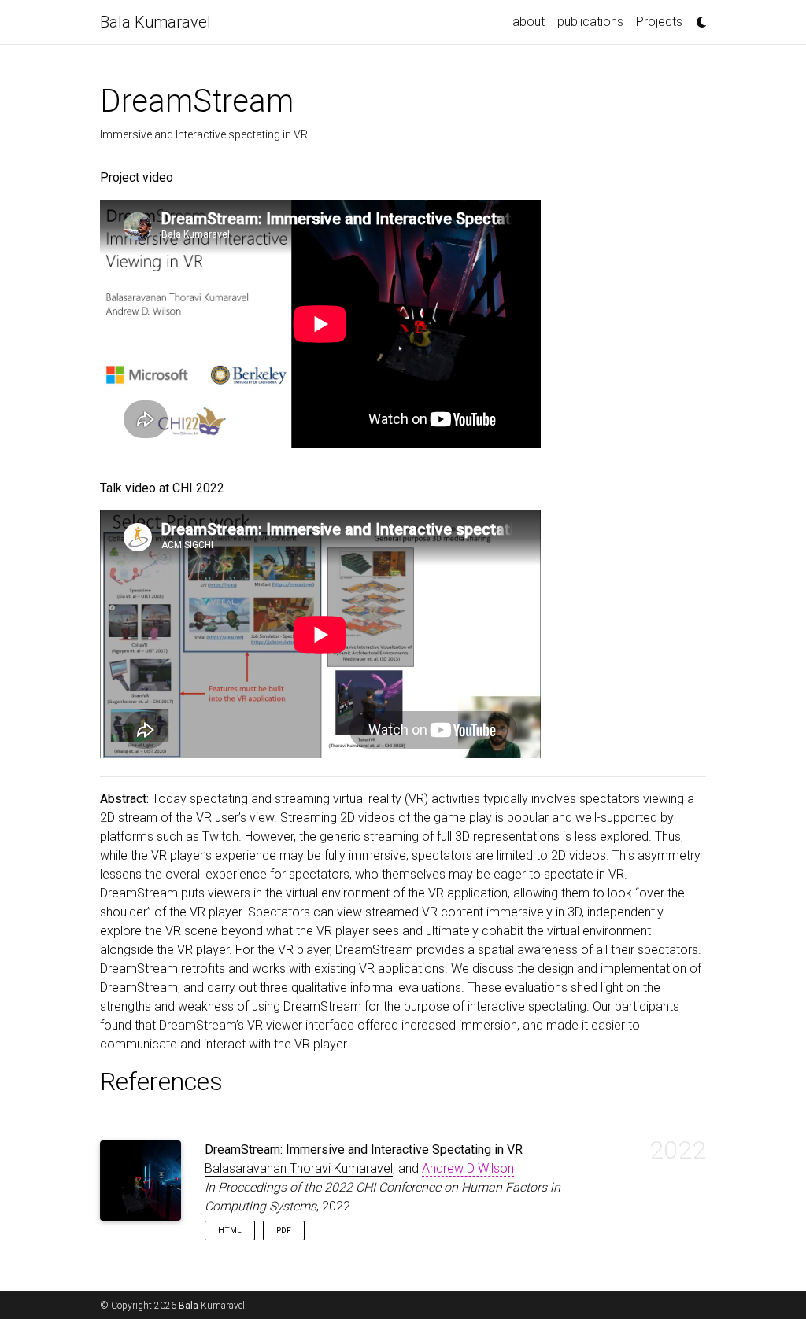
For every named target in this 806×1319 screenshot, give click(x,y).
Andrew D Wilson (468, 1168)
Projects (659, 21)
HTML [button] (230, 1230)
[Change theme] (697, 17)
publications (590, 21)
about (528, 21)
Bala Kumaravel (155, 22)
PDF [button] (283, 1230)
